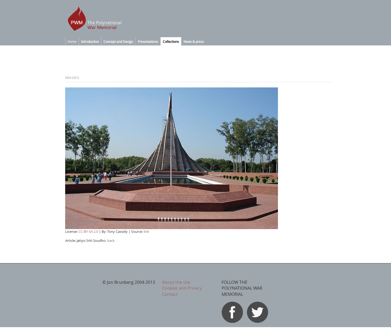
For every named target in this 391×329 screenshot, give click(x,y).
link (146, 231)
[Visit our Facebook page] (232, 321)
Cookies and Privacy (182, 288)
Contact (170, 294)
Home (72, 41)
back (111, 240)
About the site (176, 282)
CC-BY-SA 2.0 (88, 231)
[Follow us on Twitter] (257, 321)
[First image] (171, 227)
